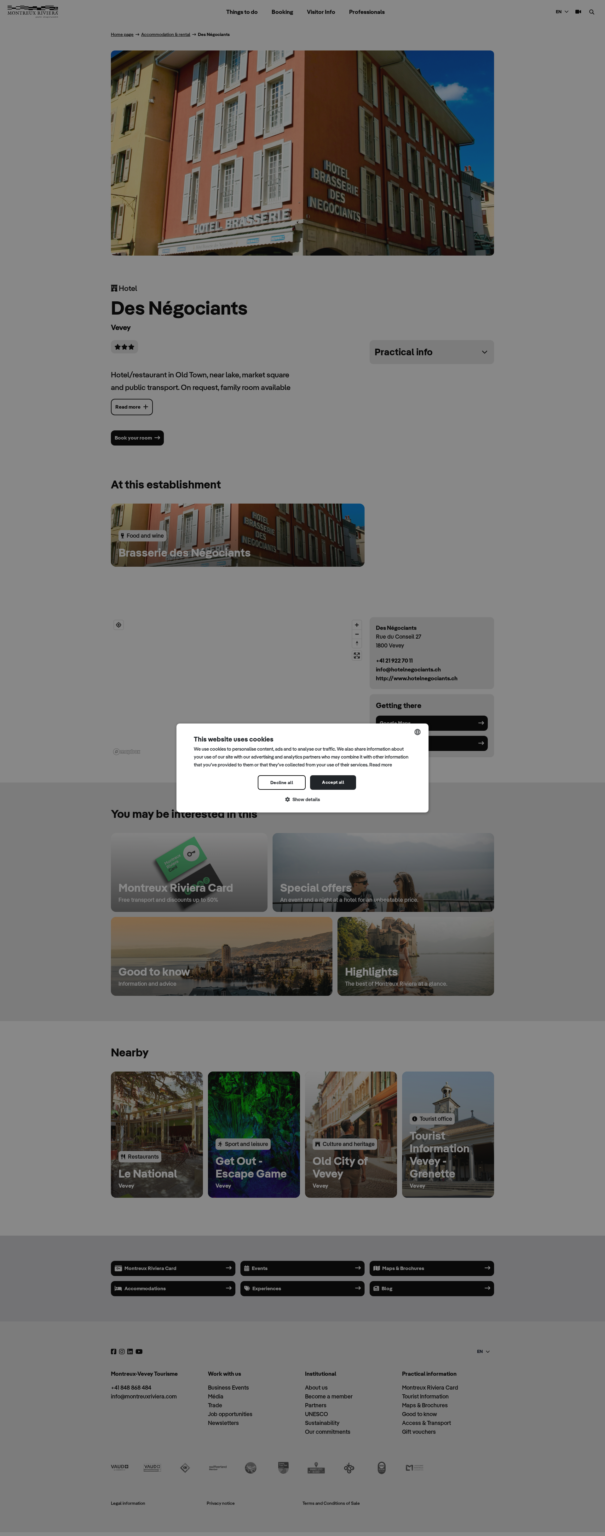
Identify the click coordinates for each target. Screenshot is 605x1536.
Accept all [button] (333, 782)
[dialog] (302, 768)
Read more (380, 765)
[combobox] (417, 732)
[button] (302, 799)
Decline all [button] (281, 782)
